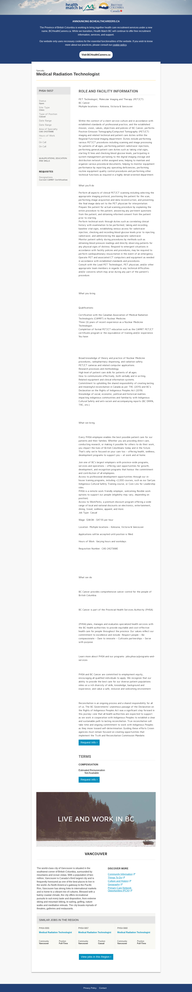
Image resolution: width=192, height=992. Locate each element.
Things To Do (115, 877)
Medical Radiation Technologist (55, 932)
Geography (114, 884)
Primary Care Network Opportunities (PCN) (119, 889)
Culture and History (118, 881)
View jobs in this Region (95, 956)
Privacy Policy (89, 988)
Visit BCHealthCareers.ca (96, 54)
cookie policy (119, 45)
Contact (102, 988)
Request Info (89, 742)
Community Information (120, 874)
